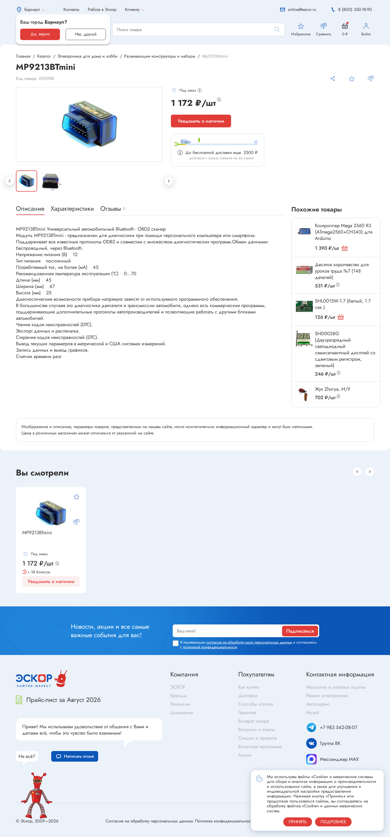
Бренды (178, 695)
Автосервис (318, 704)
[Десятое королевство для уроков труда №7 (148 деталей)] (304, 269)
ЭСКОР (177, 687)
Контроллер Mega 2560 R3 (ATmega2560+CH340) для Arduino (343, 232)
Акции (245, 755)
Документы (181, 712)
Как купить (249, 687)
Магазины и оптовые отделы (336, 687)
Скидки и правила (257, 738)
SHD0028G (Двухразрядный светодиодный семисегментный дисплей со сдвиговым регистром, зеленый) (345, 349)
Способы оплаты (255, 704)
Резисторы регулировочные (51, 604)
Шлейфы (205, 601)
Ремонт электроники (327, 695)
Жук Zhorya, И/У (332, 389)
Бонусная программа (260, 746)
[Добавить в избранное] (352, 78)
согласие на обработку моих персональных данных (249, 642)
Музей (312, 712)
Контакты (71, 9)
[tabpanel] (89, 124)
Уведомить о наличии (201, 121)
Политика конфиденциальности (224, 821)
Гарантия (247, 712)
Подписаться (300, 631)
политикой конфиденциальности (210, 647)
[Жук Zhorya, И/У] (304, 394)
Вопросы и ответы (256, 729)
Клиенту (132, 9)
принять (298, 822)
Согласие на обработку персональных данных (149, 821)
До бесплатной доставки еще (221, 152)
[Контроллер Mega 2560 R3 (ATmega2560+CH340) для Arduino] (304, 230)
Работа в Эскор (102, 9)
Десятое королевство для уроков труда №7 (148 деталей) (342, 271)
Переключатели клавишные (137, 598)
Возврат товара (253, 721)
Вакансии (180, 704)
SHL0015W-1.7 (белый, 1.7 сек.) (343, 304)
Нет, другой (86, 34)
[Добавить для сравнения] (371, 78)
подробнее (333, 822)
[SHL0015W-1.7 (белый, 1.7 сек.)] (304, 306)
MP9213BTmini (37, 532)
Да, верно (40, 34)
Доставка (247, 695)
